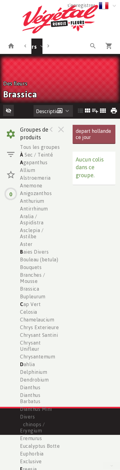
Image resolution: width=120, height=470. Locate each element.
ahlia (27, 364)
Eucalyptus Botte (40, 446)
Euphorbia (32, 454)
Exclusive (31, 461)
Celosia (28, 312)
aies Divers (34, 252)
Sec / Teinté (36, 155)
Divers (27, 417)
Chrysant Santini (39, 335)
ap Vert (30, 304)
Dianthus (30, 387)
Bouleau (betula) (39, 259)
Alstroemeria (35, 178)
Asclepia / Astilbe (31, 233)
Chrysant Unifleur (30, 346)
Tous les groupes (40, 147)
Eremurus (31, 438)
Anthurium (32, 201)
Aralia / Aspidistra (31, 219)
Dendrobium (34, 380)
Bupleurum (33, 296)
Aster (26, 244)
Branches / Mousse (32, 278)
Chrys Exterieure (39, 327)
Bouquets (31, 267)
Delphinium (33, 372)
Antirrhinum (34, 209)
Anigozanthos (36, 193)
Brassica (29, 289)
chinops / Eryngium (32, 427)
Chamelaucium (37, 320)
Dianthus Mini (36, 409)
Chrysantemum (37, 357)
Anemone (31, 185)
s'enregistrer (81, 5)
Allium (27, 170)
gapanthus (33, 162)
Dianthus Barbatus (30, 398)
